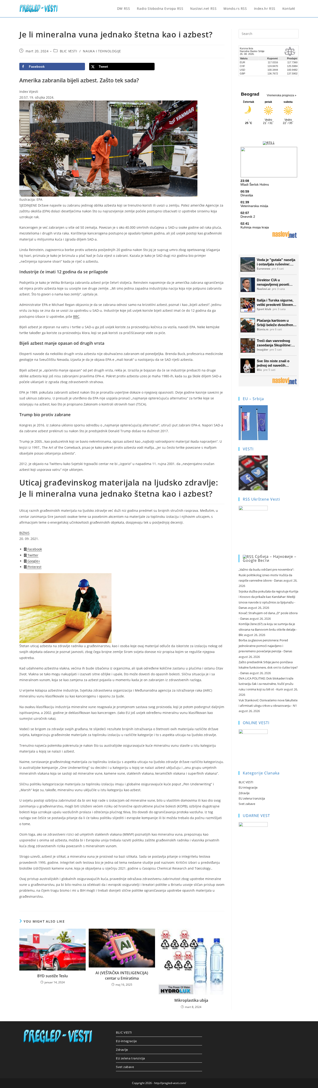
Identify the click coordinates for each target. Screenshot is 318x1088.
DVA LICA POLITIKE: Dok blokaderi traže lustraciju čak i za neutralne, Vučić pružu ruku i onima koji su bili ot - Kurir (266, 683)
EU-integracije (248, 787)
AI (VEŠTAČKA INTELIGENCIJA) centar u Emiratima (121, 975)
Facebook (34, 549)
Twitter (32, 555)
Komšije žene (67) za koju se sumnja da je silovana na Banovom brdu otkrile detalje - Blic (268, 629)
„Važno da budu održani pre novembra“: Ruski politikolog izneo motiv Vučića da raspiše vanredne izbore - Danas (266, 574)
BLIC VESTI (68, 51)
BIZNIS (24, 533)
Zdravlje (244, 793)
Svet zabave (247, 804)
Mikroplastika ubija (191, 1000)
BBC (76, 316)
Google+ (33, 561)
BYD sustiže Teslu (52, 975)
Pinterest (34, 567)
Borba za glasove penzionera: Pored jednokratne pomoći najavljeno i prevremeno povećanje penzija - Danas (265, 645)
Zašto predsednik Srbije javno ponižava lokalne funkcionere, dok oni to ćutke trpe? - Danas (268, 667)
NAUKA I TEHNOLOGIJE (102, 51)
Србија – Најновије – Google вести (269, 558)
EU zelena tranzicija (252, 798)
